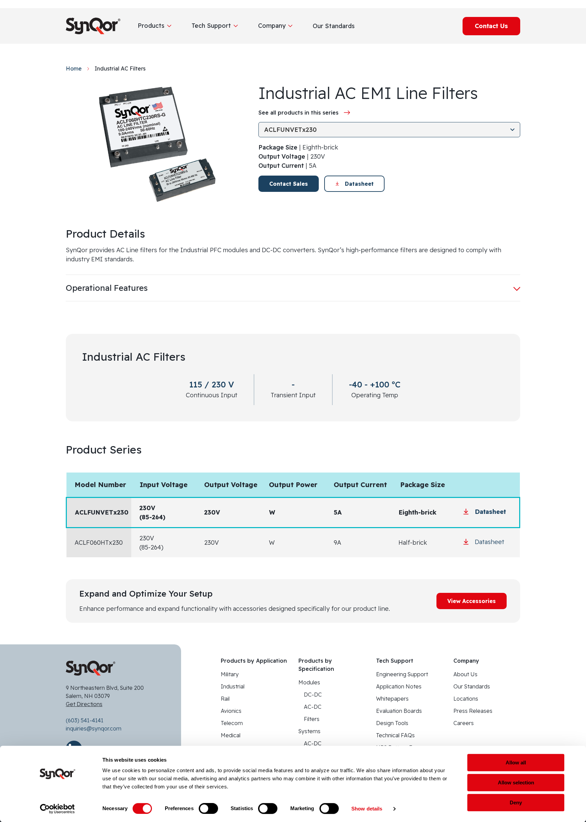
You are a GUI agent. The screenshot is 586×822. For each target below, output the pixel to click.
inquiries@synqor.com (93, 728)
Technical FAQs (395, 735)
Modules (309, 682)
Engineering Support (402, 674)
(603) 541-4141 (84, 720)
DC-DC (313, 694)
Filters (311, 719)
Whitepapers (392, 698)
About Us (465, 674)
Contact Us (491, 26)
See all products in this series (298, 112)
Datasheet (359, 183)
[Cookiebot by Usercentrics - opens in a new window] (57, 809)
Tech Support (211, 25)
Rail (225, 698)
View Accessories (471, 601)
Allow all (516, 762)
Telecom (232, 723)
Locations (465, 698)
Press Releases (472, 710)
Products (151, 25)
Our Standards (471, 686)
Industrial (233, 686)
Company (272, 25)
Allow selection (516, 782)
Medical (230, 735)
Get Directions (84, 704)
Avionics (231, 710)
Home (74, 68)
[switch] (208, 808)
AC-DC (312, 706)
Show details (366, 808)
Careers (463, 723)
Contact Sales (288, 183)
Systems (309, 731)
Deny (516, 802)
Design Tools (392, 723)
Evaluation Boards (399, 710)
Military (230, 674)
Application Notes (399, 686)
